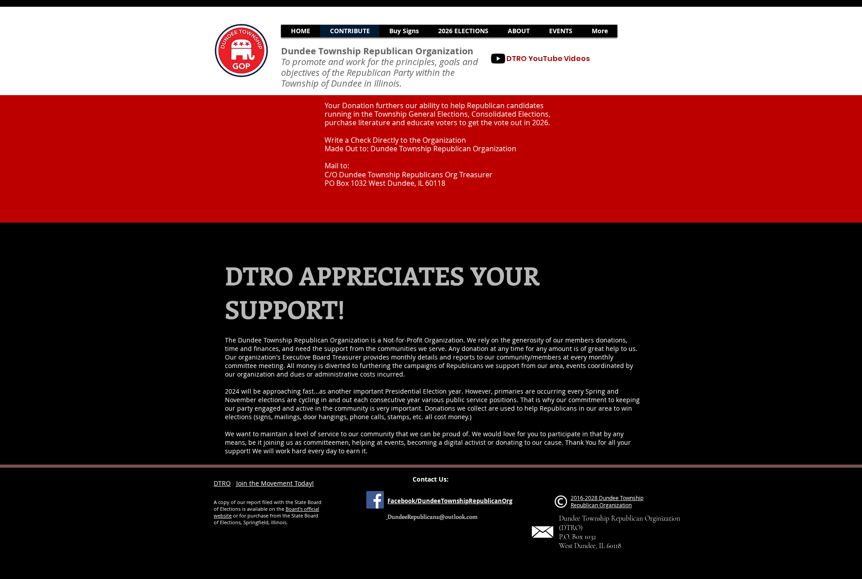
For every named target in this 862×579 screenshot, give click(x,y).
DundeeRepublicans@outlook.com (432, 516)
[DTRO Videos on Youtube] (498, 58)
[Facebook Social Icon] (375, 500)
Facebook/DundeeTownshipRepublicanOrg (449, 501)
